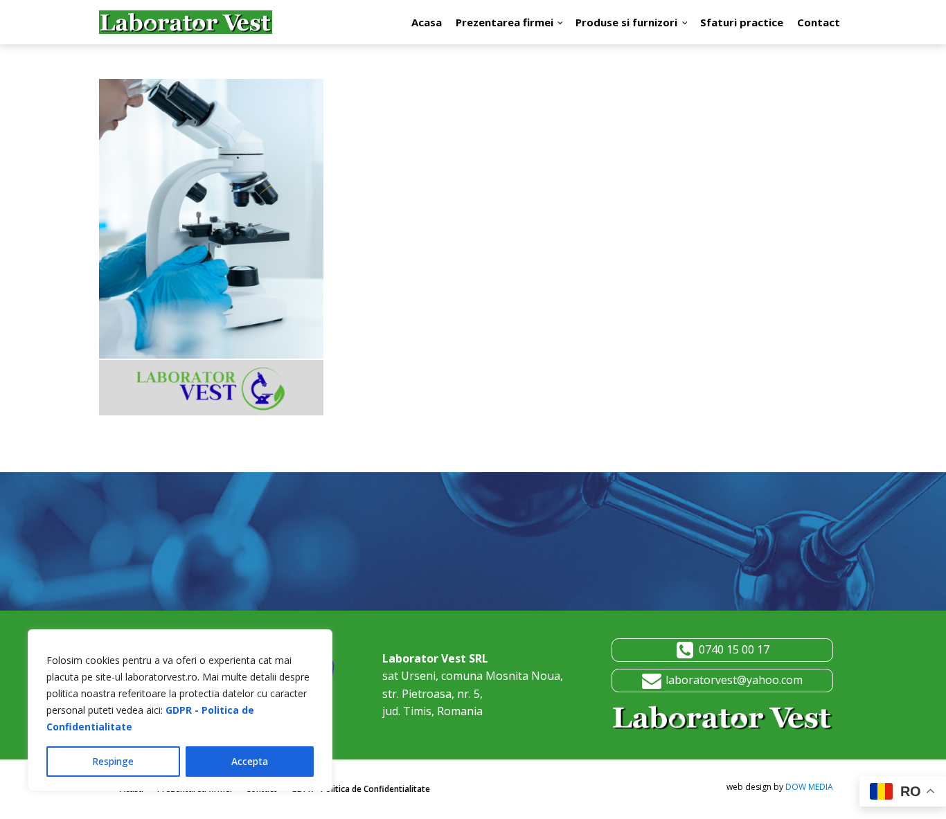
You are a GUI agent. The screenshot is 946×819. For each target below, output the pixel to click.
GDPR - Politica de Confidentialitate (360, 789)
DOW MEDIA (809, 787)
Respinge (113, 761)
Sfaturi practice (741, 22)
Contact (818, 22)
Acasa (426, 22)
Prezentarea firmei (504, 22)
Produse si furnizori (626, 22)
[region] (180, 710)
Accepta (249, 761)
